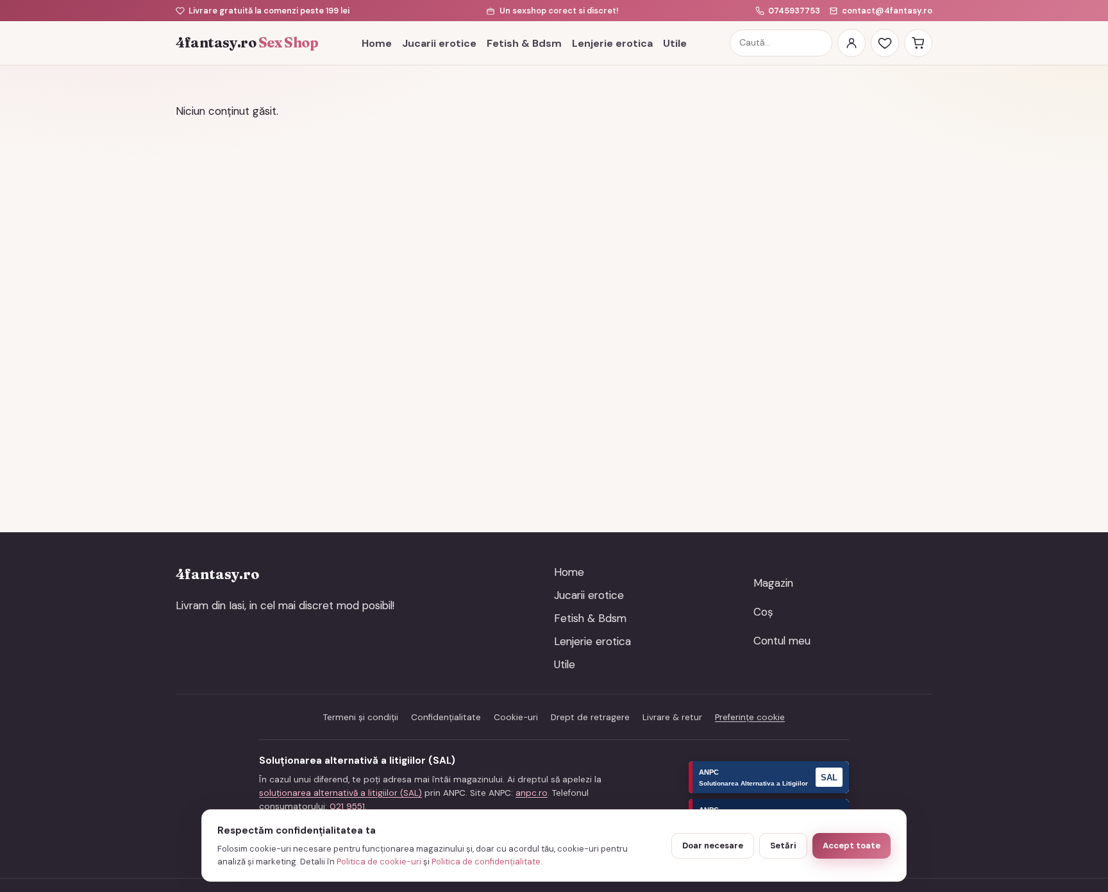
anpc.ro (532, 792)
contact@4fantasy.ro (887, 10)
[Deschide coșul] (918, 43)
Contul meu (781, 641)
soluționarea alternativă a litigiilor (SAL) (340, 792)
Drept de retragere (590, 717)
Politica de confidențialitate (486, 861)
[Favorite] (885, 43)
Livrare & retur (672, 717)
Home (377, 43)
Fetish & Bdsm (524, 43)
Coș (763, 612)
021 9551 (347, 806)
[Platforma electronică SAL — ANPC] (769, 777)
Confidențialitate (446, 717)
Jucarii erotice (439, 43)
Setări (783, 845)
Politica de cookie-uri (379, 861)
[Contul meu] (851, 43)
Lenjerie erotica (612, 43)
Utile (675, 43)
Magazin (773, 583)
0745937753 (794, 10)
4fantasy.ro (247, 42)
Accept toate (851, 845)
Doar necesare (712, 845)
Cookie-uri (516, 717)
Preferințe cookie (750, 717)
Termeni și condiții (360, 717)
